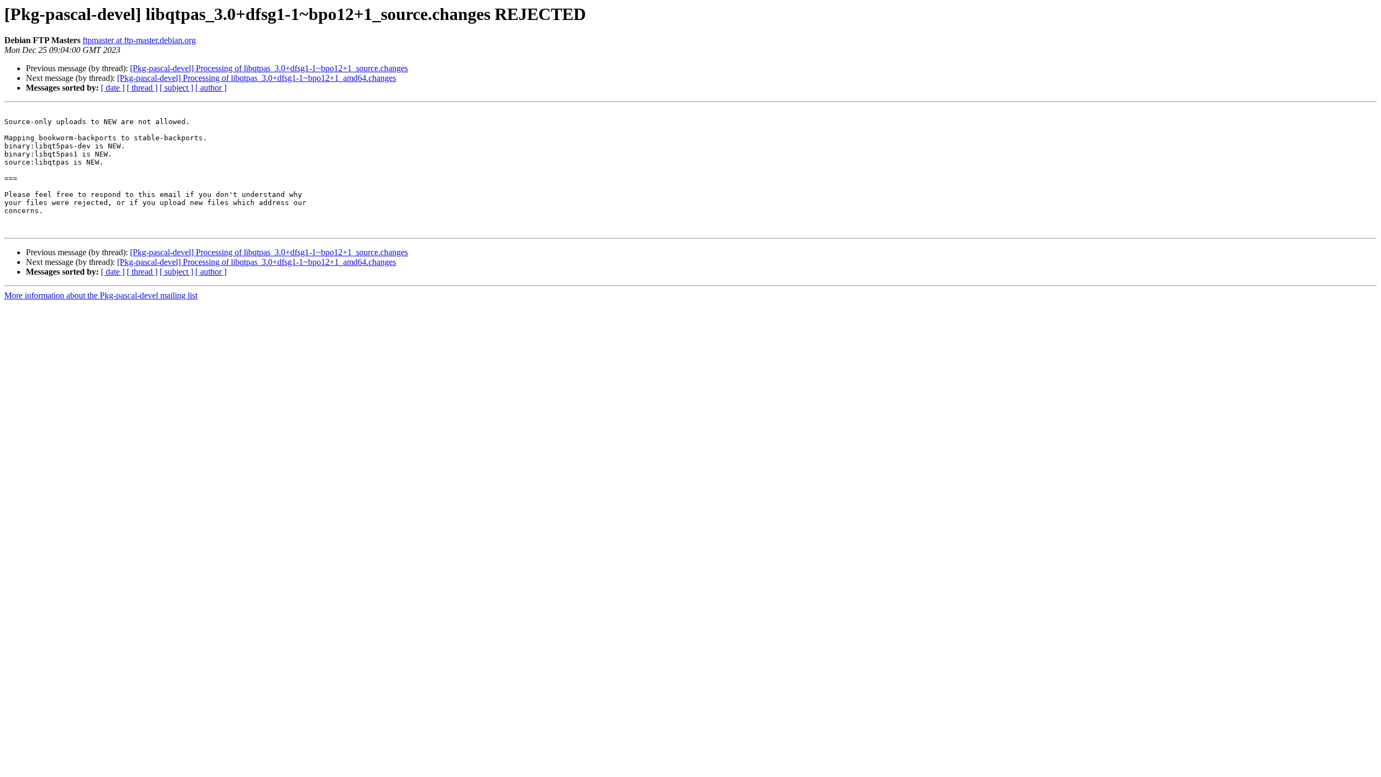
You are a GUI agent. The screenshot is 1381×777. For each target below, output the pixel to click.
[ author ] (211, 87)
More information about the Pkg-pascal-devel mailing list (100, 295)
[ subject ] (176, 87)
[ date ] (113, 87)
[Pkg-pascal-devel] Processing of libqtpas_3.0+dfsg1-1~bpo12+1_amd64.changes (256, 78)
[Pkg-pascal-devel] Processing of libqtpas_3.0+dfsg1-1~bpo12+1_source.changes (269, 68)
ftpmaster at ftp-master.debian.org (139, 40)
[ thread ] (142, 87)
